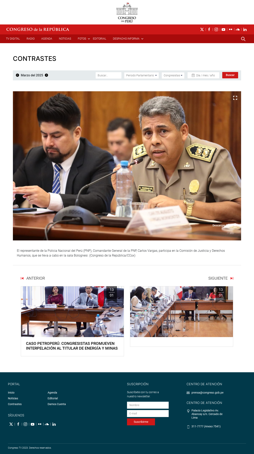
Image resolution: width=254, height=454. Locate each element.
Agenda (46, 38)
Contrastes (15, 404)
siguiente (218, 278)
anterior (35, 278)
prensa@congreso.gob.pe (207, 392)
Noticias (65, 38)
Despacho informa (126, 38)
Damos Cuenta (57, 404)
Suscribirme (141, 421)
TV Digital (13, 38)
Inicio (11, 392)
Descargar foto (222, 225)
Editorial (99, 38)
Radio (31, 38)
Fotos (82, 38)
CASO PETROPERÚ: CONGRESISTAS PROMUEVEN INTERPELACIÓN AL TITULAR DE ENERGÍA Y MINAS (72, 346)
